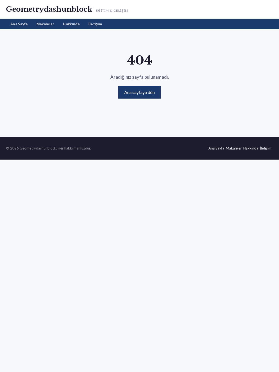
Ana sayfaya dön (139, 92)
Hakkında (71, 24)
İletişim (95, 24)
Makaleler (45, 24)
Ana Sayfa (19, 24)
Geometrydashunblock (49, 9)
